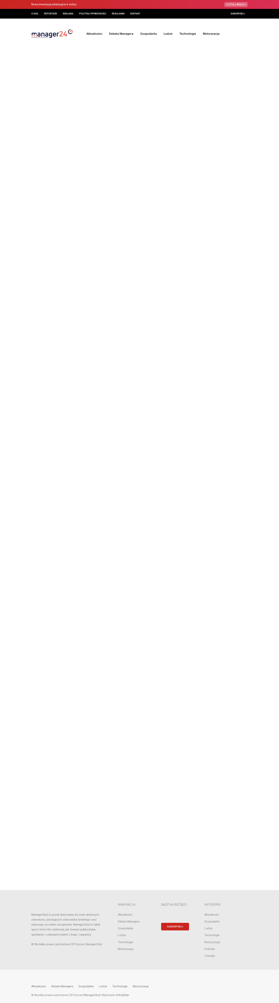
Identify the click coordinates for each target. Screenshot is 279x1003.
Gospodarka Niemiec (215, 395)
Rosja (215, 479)
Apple (215, 318)
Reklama (68, 13)
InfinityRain (122, 995)
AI (215, 305)
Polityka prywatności (92, 13)
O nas (34, 13)
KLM (215, 414)
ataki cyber (215, 324)
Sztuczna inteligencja (215, 498)
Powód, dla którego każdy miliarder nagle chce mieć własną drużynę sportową (219, 249)
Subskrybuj (238, 13)
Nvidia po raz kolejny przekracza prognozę (219, 280)
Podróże (215, 460)
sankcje (215, 485)
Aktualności (94, 33)
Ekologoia (215, 376)
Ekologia (215, 369)
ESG (215, 382)
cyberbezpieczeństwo (215, 356)
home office (215, 401)
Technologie (187, 33)
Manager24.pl (92, 995)
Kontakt (135, 13)
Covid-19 (103, 99)
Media (215, 440)
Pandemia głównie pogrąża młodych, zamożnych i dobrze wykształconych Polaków (102, 109)
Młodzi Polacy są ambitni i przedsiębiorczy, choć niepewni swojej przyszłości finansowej (65, 213)
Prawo (215, 466)
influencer (215, 408)
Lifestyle (215, 427)
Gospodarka (148, 33)
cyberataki (215, 350)
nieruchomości (215, 453)
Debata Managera (121, 33)
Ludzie (168, 33)
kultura (215, 421)
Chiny (215, 337)
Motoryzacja (211, 33)
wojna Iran (215, 511)
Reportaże (50, 13)
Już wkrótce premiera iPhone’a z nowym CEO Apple (219, 266)
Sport (215, 492)
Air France (215, 311)
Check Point (215, 330)
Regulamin (118, 13)
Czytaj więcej (236, 4)
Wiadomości (109, 99)
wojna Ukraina (215, 518)
